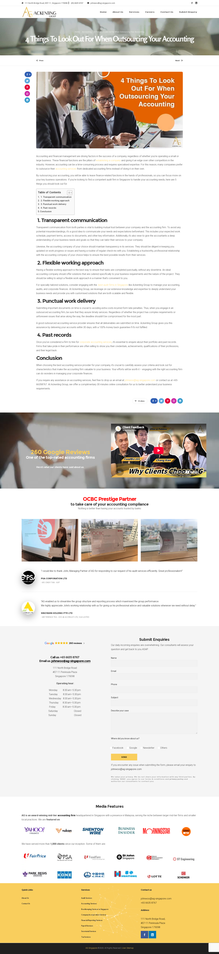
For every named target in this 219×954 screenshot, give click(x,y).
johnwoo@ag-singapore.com (140, 380)
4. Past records (48, 208)
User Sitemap (128, 948)
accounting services (65, 168)
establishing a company (108, 160)
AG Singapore (91, 948)
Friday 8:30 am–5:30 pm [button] (65, 706)
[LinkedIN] (196, 3)
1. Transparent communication (56, 197)
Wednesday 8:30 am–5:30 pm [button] (65, 698)
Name (114, 658)
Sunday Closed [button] (64, 715)
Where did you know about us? (125, 738)
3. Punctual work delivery (53, 204)
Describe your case (120, 710)
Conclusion (46, 211)
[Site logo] (39, 12)
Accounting (87, 32)
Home (77, 32)
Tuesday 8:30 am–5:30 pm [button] (65, 694)
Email (113, 671)
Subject (114, 697)
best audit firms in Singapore (113, 285)
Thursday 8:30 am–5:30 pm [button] (65, 702)
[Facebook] (192, 3)
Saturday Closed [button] (64, 711)
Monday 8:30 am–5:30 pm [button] (65, 690)
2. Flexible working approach (54, 200)
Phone (114, 684)
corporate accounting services (96, 342)
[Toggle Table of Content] (68, 192)
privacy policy (177, 779)
